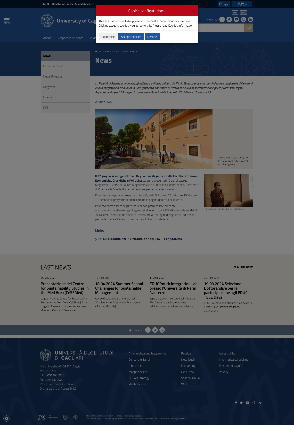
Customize (108, 36)
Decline (152, 36)
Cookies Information (180, 25)
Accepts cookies (131, 36)
